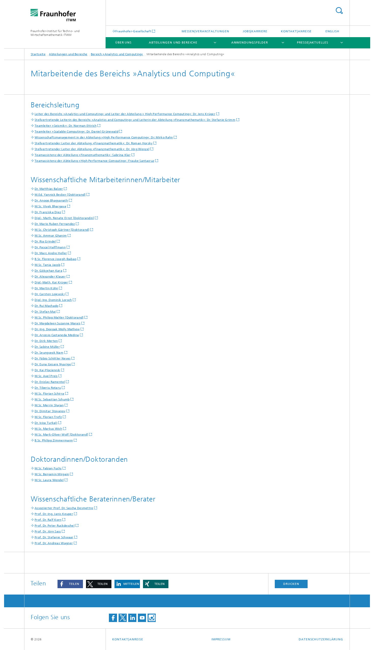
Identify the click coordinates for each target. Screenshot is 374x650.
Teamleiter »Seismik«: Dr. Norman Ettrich (65, 125)
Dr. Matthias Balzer (49, 189)
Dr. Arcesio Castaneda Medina (57, 335)
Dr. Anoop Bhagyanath (51, 200)
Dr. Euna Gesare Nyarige (53, 364)
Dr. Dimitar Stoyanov (50, 411)
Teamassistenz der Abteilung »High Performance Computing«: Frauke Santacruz (94, 161)
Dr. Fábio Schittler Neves (53, 358)
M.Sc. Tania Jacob (47, 265)
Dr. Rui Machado (47, 306)
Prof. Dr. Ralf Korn (48, 520)
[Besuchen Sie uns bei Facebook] (113, 618)
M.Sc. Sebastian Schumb (52, 399)
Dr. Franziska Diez (48, 212)
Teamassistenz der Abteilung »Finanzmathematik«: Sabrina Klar (83, 155)
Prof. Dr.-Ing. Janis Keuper (54, 514)
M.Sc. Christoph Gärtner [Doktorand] (62, 230)
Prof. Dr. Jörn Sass (48, 531)
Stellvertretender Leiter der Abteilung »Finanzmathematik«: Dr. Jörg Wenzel (92, 149)
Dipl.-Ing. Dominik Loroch (53, 300)
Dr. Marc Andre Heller (51, 253)
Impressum (221, 639)
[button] (70, 584)
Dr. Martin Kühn (46, 288)
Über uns (123, 42)
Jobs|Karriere (255, 31)
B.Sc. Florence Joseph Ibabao (55, 259)
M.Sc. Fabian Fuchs (48, 468)
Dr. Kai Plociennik (47, 370)
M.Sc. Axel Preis (46, 376)
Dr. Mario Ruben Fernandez (55, 224)
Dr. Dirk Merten (46, 341)
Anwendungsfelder (249, 42)
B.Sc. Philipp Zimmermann (54, 440)
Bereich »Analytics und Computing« (117, 54)
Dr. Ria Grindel (45, 241)
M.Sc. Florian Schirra (49, 393)
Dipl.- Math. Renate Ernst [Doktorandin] (64, 218)
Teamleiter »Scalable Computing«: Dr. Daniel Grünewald (76, 131)
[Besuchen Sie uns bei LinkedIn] (132, 618)
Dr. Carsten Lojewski (50, 294)
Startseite (38, 54)
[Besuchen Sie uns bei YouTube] (142, 618)
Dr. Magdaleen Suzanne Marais (57, 323)
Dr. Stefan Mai (45, 311)
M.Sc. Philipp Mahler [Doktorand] (59, 317)
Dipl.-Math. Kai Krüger (51, 282)
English (332, 31)
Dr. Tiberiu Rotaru (48, 387)
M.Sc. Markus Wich (48, 428)
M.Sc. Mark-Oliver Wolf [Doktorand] (61, 434)
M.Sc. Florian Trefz (48, 417)
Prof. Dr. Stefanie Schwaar (54, 537)
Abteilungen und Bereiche (173, 42)
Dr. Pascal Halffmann (50, 247)
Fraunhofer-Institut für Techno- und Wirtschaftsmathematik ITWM (55, 33)
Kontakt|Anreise (296, 31)
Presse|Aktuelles (312, 42)
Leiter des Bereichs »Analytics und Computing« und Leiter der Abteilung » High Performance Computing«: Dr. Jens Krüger (125, 114)
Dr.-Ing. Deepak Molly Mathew (57, 329)
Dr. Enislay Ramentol (50, 382)
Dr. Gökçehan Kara (48, 270)
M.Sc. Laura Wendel (49, 480)
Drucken (291, 584)
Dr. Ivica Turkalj (46, 423)
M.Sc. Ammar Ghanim (51, 235)
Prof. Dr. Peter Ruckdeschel (55, 525)
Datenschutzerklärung (321, 639)
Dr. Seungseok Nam (49, 352)
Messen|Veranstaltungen (205, 31)
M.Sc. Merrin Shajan (49, 405)
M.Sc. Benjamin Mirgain (52, 474)
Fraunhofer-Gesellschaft (133, 31)
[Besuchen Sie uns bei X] (123, 618)
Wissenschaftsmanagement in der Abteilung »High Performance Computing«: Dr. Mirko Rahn (104, 137)
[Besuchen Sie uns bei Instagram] (152, 618)
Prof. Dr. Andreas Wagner (54, 543)
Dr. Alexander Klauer (50, 276)
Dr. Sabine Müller (47, 347)
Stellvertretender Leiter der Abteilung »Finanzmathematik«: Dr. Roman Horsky (94, 143)
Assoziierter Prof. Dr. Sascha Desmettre (64, 508)
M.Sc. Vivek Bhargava (50, 206)
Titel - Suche (339, 10)
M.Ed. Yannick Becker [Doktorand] (60, 194)
